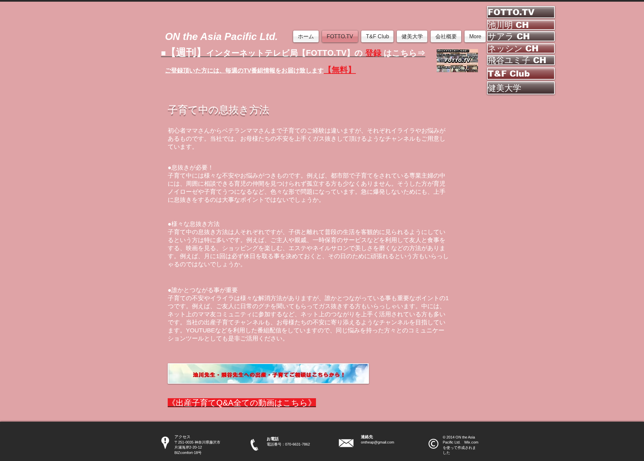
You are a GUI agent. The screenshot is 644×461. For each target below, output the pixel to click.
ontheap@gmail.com (377, 442)
